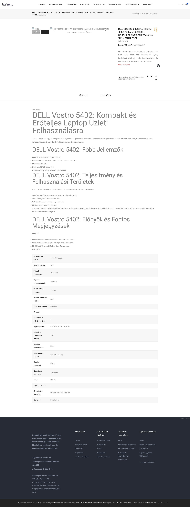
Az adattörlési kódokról (126, 449)
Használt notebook (128, 79)
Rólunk (77, 441)
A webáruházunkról (104, 441)
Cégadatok (79, 453)
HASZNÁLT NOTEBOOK (150, 14)
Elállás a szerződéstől (147, 445)
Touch (142, 77)
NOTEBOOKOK (99, 4)
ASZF (120, 441)
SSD (119, 79)
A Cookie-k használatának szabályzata (123, 456)
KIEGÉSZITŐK (85, 4)
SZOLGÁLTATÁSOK (132, 4)
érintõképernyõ (134, 77)
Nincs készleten (124, 65)
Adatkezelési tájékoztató (127, 445)
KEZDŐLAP (41, 4)
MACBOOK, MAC (115, 4)
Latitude (125, 77)
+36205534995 (37, 485)
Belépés (99, 449)
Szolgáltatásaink (81, 445)
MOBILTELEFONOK (56, 4)
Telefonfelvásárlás (82, 457)
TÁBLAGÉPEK (71, 4)
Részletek (83, 95)
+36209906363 (48, 485)
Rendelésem (101, 453)
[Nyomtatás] (158, 66)
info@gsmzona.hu (39, 489)
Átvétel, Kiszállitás (103, 457)
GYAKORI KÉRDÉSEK (147, 463)
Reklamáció (144, 449)
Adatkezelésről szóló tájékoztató (143, 503)
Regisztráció (101, 445)
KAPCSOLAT (147, 4)
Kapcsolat (78, 449)
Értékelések (106, 95)
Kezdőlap (135, 14)
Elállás (142, 441)
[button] (105, 30)
